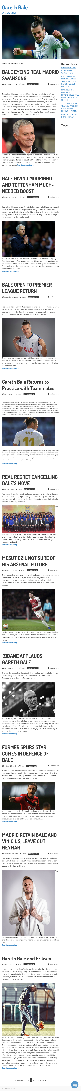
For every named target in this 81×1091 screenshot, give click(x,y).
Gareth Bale (15, 9)
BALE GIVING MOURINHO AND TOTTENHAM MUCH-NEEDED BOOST (28, 184)
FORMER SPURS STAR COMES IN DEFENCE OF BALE (25, 753)
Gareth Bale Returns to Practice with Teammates (28, 384)
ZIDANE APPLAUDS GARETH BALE (22, 659)
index (23, 84)
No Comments (54, 84)
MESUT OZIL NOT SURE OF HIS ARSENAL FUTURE (28, 561)
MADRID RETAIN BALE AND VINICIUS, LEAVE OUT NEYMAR (29, 841)
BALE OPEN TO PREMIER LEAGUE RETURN (27, 287)
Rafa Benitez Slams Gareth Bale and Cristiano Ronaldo (68, 70)
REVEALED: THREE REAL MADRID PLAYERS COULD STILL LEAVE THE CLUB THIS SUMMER (70, 95)
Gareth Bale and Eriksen (26, 958)
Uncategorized (33, 84)
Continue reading (25, 165)
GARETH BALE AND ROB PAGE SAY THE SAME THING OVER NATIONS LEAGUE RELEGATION (68, 81)
